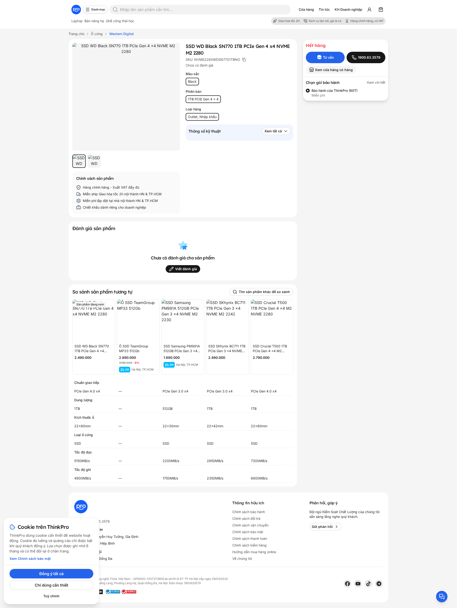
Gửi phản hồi (322, 527)
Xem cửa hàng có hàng (334, 70)
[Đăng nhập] (369, 9)
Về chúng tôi (242, 558)
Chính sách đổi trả (246, 518)
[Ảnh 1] (79, 161)
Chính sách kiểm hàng (249, 545)
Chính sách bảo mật (247, 532)
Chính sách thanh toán (249, 538)
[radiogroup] (345, 93)
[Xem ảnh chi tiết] (126, 97)
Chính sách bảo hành (248, 512)
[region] (126, 161)
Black (192, 81)
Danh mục (98, 9)
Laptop (77, 21)
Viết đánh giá (186, 269)
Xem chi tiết (376, 82)
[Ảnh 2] (94, 161)
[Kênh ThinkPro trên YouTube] (358, 583)
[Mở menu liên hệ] (441, 596)
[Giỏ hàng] (381, 9)
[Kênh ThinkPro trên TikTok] (368, 583)
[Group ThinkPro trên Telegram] (379, 583)
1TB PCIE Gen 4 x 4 (203, 99)
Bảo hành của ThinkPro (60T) (335, 90)
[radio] (308, 91)
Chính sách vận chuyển (250, 525)
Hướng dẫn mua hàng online (254, 552)
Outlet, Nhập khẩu (202, 117)
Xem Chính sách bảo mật (30, 558)
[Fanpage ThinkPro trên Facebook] (347, 583)
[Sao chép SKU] (244, 60)
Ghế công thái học (120, 21)
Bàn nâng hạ (94, 21)
